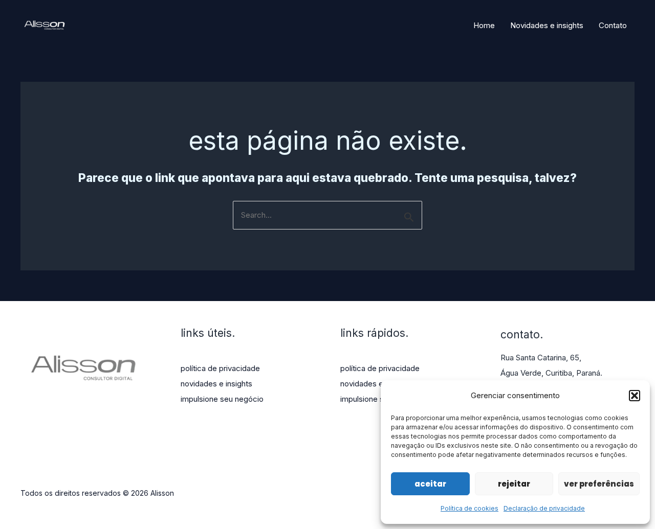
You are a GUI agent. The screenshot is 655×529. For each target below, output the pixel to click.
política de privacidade (220, 368)
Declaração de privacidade (544, 508)
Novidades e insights (546, 25)
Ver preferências (599, 483)
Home (484, 25)
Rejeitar (514, 483)
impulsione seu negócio (222, 399)
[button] (634, 395)
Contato (613, 25)
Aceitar (430, 483)
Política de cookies (469, 508)
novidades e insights (216, 383)
